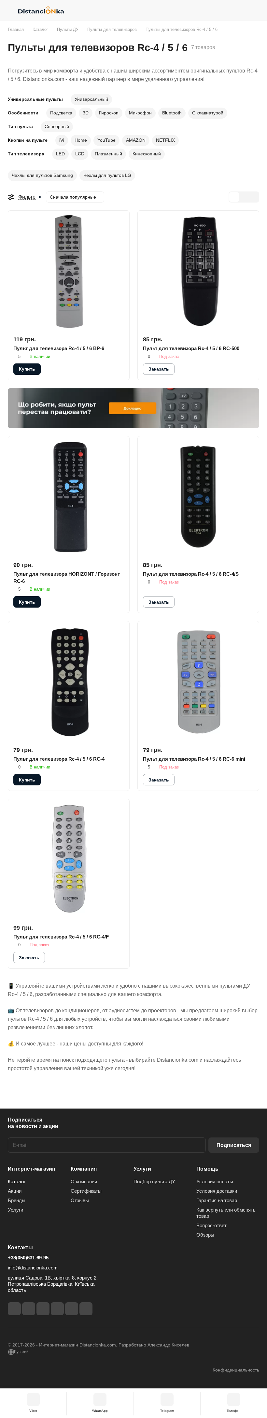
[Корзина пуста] (254, 10)
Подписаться (234, 1145)
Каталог (16, 1181)
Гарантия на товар (216, 1200)
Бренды (16, 1200)
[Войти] (238, 10)
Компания (84, 1169)
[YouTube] (57, 1308)
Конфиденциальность (236, 1369)
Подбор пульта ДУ (154, 1181)
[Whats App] (85, 1308)
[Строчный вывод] (244, 197)
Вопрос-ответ (211, 1225)
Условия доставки (216, 1191)
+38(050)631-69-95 (28, 1257)
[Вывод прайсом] (254, 197)
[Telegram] (42, 1308)
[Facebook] (14, 1308)
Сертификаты (86, 1191)
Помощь (207, 1169)
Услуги (15, 1210)
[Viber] (71, 1308)
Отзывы (80, 1200)
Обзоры (205, 1235)
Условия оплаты (214, 1181)
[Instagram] (28, 1308)
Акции (14, 1191)
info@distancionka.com (33, 1267)
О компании (84, 1181)
